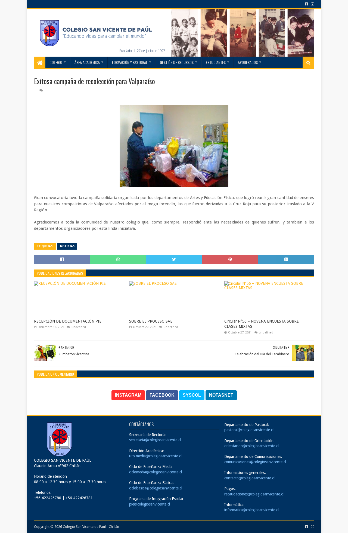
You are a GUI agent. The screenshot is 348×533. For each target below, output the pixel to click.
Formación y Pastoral (130, 62)
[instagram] (312, 4)
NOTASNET (221, 395)
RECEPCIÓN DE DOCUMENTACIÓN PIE (67, 321)
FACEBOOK (162, 395)
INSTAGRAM (128, 395)
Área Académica (87, 62)
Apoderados (248, 62)
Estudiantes (216, 62)
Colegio (55, 62)
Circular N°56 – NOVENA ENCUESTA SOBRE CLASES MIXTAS (261, 324)
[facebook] (306, 4)
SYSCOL (192, 395)
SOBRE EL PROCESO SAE (150, 321)
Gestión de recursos (177, 62)
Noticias (67, 246)
